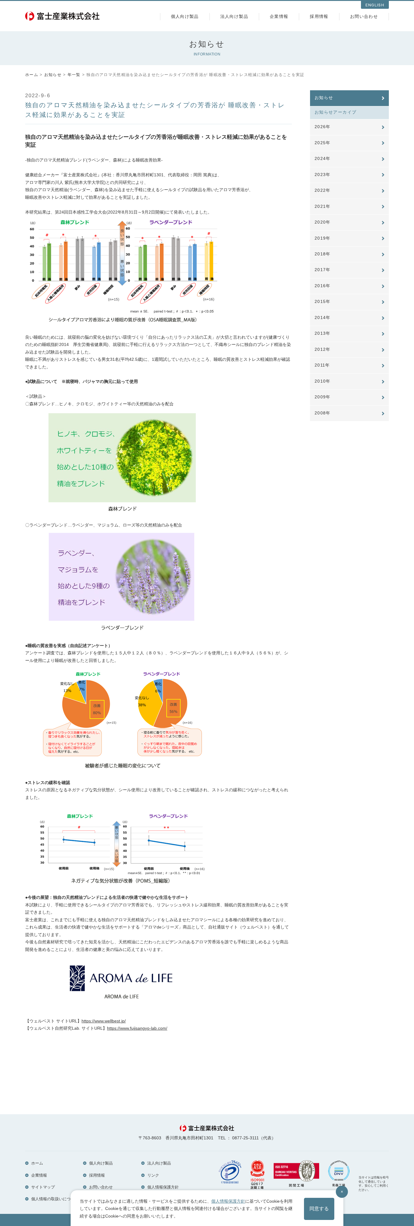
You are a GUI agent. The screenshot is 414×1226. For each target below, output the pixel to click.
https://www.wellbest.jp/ (104, 1021)
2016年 (323, 286)
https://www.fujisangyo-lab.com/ (137, 1028)
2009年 (323, 397)
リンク (153, 1175)
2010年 (323, 381)
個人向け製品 (185, 16)
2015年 (323, 301)
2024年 (323, 158)
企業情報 (279, 16)
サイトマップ (43, 1187)
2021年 (323, 206)
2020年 (323, 222)
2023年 (323, 174)
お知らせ (53, 74)
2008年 (323, 413)
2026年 (323, 127)
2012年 (323, 349)
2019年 (323, 238)
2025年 (323, 143)
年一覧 (74, 74)
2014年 (323, 317)
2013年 (323, 333)
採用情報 (319, 16)
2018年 (323, 254)
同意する (319, 1208)
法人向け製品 (234, 16)
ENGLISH (375, 5)
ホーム (31, 74)
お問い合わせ (364, 16)
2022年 (323, 190)
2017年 (323, 269)
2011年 (322, 365)
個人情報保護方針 (163, 1187)
